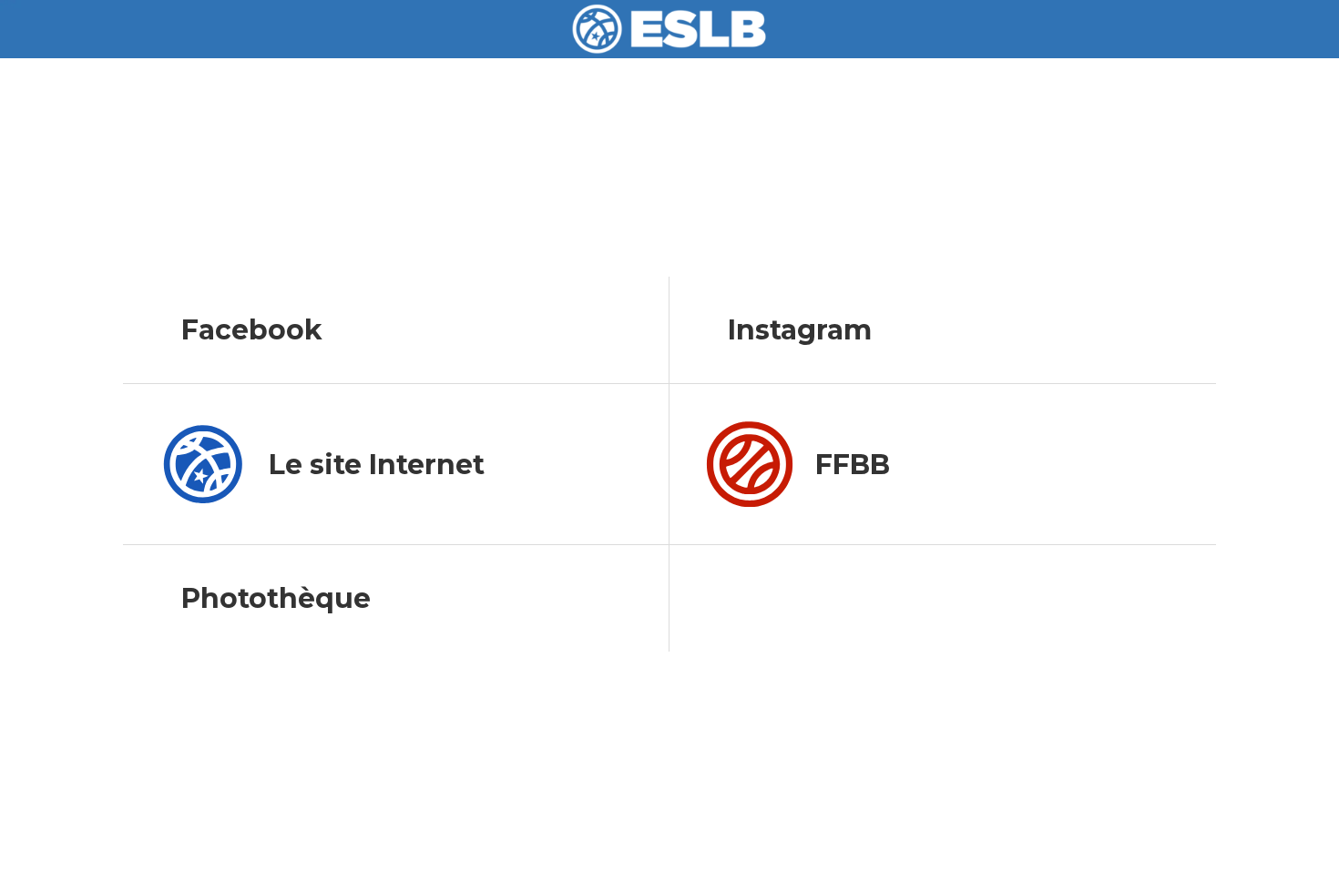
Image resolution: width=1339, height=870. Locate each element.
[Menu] (36, 29)
